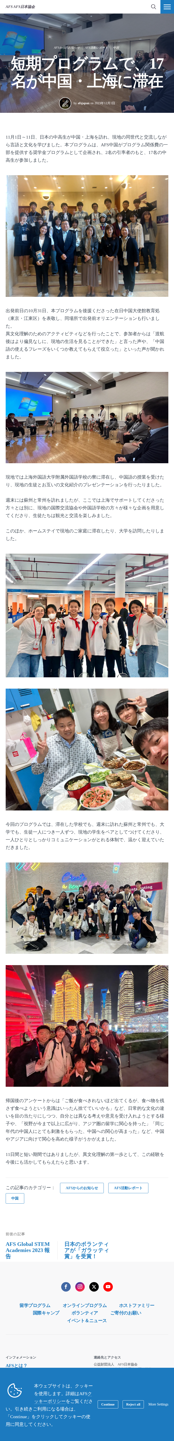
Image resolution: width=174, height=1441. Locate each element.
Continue (108, 1404)
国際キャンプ (46, 1312)
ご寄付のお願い (125, 1312)
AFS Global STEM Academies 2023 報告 (28, 1250)
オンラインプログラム (85, 1305)
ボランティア (85, 1312)
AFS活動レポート (96, 47)
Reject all (133, 1404)
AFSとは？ (17, 1365)
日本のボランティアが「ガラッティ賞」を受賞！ (86, 1250)
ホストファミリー (137, 1305)
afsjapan (83, 103)
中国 (116, 47)
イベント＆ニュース (87, 1320)
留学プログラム (35, 1305)
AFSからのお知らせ (67, 47)
